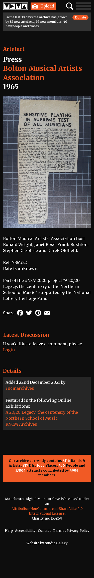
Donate (80, 17)
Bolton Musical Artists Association (42, 73)
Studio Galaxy (56, 543)
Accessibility (25, 531)
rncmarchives (20, 388)
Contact (44, 531)
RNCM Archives (21, 424)
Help (9, 531)
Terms (58, 531)
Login (9, 349)
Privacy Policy (77, 531)
